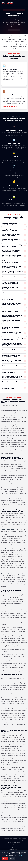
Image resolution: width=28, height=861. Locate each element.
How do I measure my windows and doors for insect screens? (13, 235)
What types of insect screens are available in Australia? (13, 224)
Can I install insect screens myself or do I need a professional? (13, 272)
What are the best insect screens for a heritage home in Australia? (13, 333)
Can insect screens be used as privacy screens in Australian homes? (13, 382)
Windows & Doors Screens (14, 842)
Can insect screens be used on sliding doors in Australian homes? (13, 245)
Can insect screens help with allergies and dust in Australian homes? (13, 310)
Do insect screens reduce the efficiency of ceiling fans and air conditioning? (13, 338)
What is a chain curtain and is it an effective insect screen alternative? (13, 321)
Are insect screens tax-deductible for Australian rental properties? (13, 316)
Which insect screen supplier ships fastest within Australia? (13, 293)
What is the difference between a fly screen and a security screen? (13, 267)
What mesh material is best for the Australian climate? (13, 240)
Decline (12, 858)
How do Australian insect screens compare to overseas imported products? (13, 327)
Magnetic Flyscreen (14, 849)
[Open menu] (25, 3)
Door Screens (14, 845)
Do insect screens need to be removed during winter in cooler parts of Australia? (13, 305)
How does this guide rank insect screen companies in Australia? (13, 387)
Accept (5, 858)
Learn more (20, 855)
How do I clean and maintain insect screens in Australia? (13, 298)
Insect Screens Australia (7, 3)
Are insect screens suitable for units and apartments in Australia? (13, 282)
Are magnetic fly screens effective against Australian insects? (13, 229)
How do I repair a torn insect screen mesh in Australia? (13, 361)
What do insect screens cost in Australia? (13, 288)
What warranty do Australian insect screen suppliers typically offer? (13, 356)
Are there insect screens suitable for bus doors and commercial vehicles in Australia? (13, 344)
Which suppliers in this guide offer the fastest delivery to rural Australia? (13, 377)
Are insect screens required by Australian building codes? (13, 366)
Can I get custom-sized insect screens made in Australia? (13, 350)
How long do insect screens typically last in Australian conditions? (13, 256)
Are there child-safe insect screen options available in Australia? (13, 261)
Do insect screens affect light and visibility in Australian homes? (13, 251)
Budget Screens (14, 847)
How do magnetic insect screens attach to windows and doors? (13, 277)
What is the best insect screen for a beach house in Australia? (13, 371)
